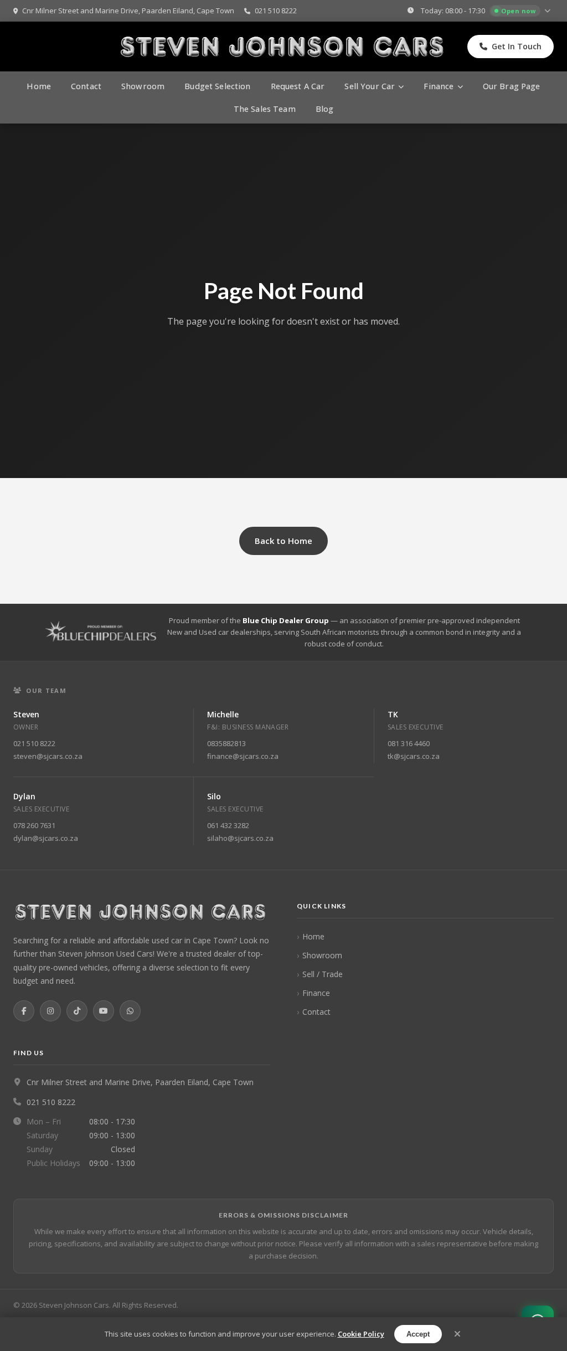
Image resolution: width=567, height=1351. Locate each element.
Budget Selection (217, 86)
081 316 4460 (409, 743)
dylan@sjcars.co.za (45, 838)
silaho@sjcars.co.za (240, 838)
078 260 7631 (34, 825)
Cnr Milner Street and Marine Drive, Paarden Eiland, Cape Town (127, 11)
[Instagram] (50, 1010)
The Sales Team (265, 109)
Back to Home (283, 540)
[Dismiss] (457, 1334)
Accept (418, 1334)
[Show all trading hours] (549, 11)
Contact (86, 86)
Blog (325, 109)
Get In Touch (517, 46)
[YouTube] (103, 1010)
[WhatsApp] (130, 1010)
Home (39, 86)
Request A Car (298, 86)
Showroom (142, 86)
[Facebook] (23, 1010)
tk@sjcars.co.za (414, 756)
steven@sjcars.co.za (48, 756)
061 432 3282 (228, 825)
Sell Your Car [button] (369, 86)
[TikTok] (76, 1010)
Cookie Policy (361, 1334)
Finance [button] (438, 86)
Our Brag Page (511, 86)
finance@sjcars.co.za (243, 756)
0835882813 (226, 743)
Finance (316, 993)
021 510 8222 (275, 11)
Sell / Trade (322, 974)
